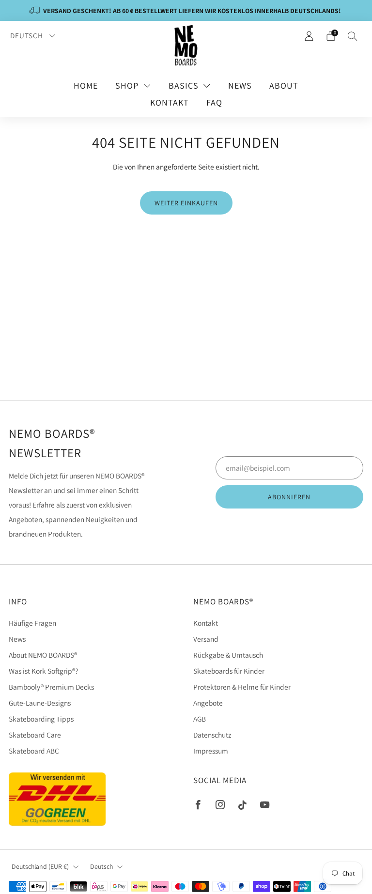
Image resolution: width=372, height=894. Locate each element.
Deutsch (27, 35)
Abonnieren (289, 497)
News (240, 85)
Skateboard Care (35, 735)
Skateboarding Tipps (41, 719)
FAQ (214, 102)
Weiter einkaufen (186, 203)
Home (86, 85)
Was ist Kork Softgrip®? (43, 671)
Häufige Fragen (32, 623)
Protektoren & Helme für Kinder (242, 687)
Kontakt (169, 102)
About (283, 85)
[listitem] (186, 10)
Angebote (208, 703)
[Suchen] (352, 36)
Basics (184, 85)
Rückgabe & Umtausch (228, 655)
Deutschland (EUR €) (40, 866)
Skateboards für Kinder (228, 671)
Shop (127, 85)
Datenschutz (212, 735)
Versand (205, 639)
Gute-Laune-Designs (40, 703)
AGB (199, 719)
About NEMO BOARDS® (43, 655)
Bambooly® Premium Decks (51, 687)
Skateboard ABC (34, 750)
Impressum (210, 750)
